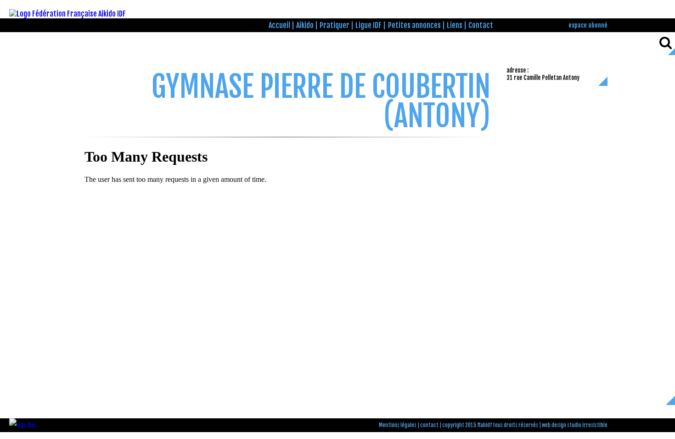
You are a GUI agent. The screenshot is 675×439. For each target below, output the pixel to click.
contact (429, 425)
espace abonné (588, 25)
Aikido (305, 25)
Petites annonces (414, 25)
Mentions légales (397, 425)
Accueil (279, 25)
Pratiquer (334, 25)
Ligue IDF (368, 25)
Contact (480, 25)
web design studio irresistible (575, 425)
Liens (454, 25)
